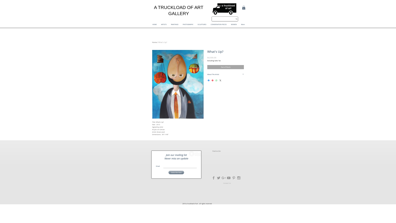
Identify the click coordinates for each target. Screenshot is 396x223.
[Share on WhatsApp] (216, 80)
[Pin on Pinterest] (212, 80)
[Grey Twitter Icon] (218, 178)
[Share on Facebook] (208, 80)
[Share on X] (220, 80)
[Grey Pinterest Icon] (234, 178)
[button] (243, 7)
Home (154, 42)
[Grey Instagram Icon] (239, 178)
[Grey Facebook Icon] (213, 178)
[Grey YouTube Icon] (229, 178)
